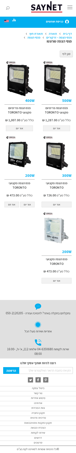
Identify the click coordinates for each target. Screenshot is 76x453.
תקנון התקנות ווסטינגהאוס (38, 423)
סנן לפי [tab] (66, 54)
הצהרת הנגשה (38, 427)
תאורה (52, 34)
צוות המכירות (38, 408)
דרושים (38, 438)
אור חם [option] (11, 204)
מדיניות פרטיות (38, 418)
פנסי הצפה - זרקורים (59, 37)
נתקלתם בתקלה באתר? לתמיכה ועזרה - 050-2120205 (38, 313)
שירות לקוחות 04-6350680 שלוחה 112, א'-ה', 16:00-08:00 (38, 351)
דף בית (67, 34)
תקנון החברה (38, 413)
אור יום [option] (56, 204)
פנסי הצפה (33, 37)
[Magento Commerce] (47, 7)
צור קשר (38, 393)
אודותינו (38, 403)
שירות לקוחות (38, 432)
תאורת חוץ (36, 34)
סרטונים (38, 442)
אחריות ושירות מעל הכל (38, 331)
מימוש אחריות (38, 398)
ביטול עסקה (38, 388)
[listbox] (57, 205)
